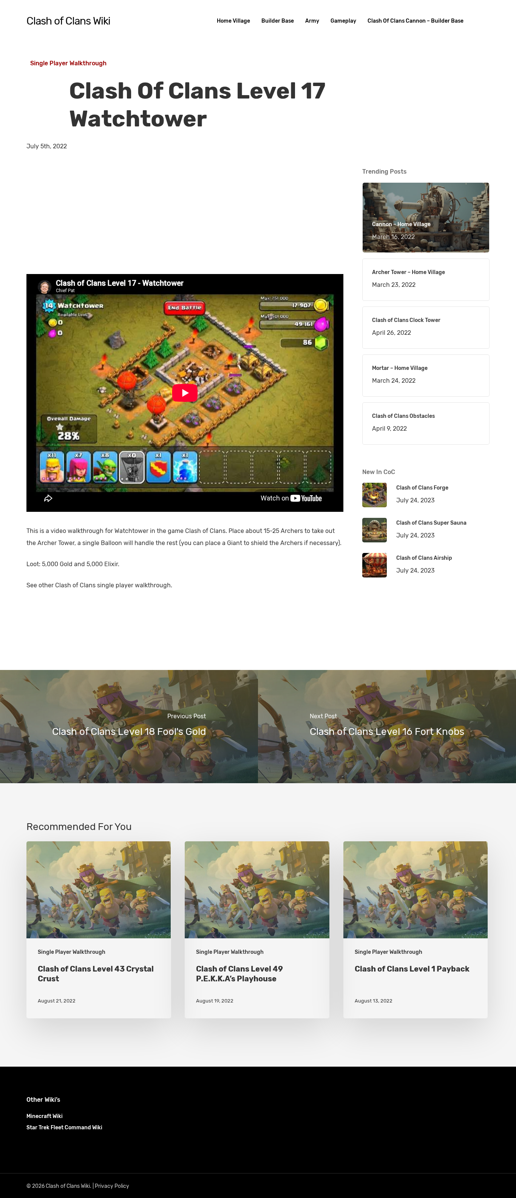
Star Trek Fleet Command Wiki (64, 1127)
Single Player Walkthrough (68, 63)
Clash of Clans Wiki (68, 21)
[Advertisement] (185, 221)
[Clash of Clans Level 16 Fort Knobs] (387, 726)
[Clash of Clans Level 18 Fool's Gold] (129, 726)
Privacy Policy (112, 1186)
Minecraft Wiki (44, 1116)
